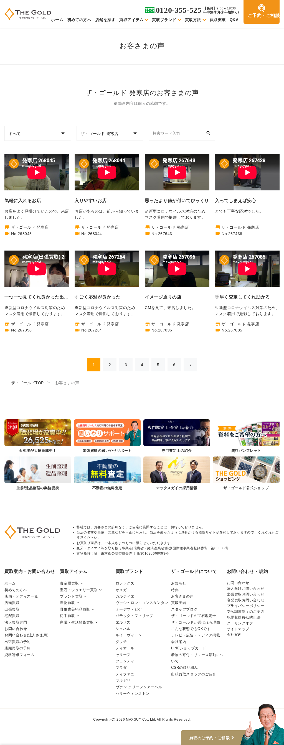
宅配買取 (11, 616)
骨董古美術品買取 (75, 609)
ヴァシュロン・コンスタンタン (142, 603)
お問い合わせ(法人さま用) (26, 635)
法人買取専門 (15, 622)
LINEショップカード (188, 648)
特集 (175, 590)
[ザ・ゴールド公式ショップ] (246, 473)
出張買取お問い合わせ (246, 594)
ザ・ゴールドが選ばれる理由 (195, 622)
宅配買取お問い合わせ (246, 600)
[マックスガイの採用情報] (176, 473)
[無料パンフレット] (246, 436)
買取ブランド (164, 19)
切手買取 (67, 616)
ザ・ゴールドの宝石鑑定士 (193, 616)
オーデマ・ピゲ (129, 609)
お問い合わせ (15, 629)
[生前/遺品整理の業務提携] (37, 473)
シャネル (123, 629)
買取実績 (218, 19)
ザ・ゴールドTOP (27, 383)
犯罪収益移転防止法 (244, 617)
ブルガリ (123, 680)
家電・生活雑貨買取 (77, 622)
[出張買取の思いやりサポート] (107, 436)
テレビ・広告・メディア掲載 (195, 635)
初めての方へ (79, 19)
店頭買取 (11, 603)
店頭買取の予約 (17, 648)
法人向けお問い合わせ (246, 588)
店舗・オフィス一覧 (21, 596)
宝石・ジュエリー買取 (79, 590)
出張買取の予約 (17, 642)
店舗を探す (105, 19)
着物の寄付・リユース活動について (197, 658)
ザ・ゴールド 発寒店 (30, 227)
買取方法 (193, 19)
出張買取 (11, 609)
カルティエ (125, 596)
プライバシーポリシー (246, 606)
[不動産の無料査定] (107, 473)
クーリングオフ (240, 623)
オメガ (121, 590)
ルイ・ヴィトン (129, 635)
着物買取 (67, 603)
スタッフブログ (184, 609)
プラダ (121, 667)
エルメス (123, 622)
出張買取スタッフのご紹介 (193, 674)
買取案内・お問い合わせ (29, 571)
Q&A (234, 19)
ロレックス (125, 583)
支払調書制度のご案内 (246, 611)
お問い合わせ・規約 (247, 571)
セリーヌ (123, 655)
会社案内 (178, 642)
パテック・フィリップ (134, 616)
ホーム (57, 19)
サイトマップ (238, 629)
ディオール (125, 648)
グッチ (121, 642)
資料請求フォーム (19, 655)
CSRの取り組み (184, 667)
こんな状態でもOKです (191, 629)
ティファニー (127, 674)
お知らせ (178, 583)
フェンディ (125, 661)
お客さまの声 (182, 596)
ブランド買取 (71, 596)
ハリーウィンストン (132, 694)
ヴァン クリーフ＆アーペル (139, 687)
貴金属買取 (69, 583)
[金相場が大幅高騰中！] (37, 436)
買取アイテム (131, 19)
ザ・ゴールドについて (194, 571)
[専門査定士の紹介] (176, 436)
